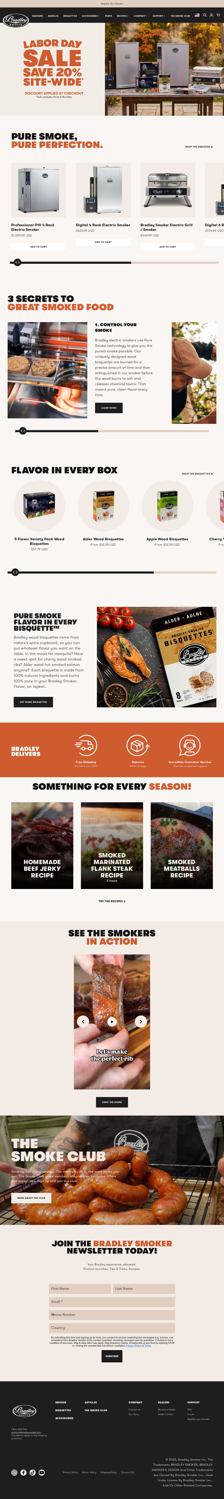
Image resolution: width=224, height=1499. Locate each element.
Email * (87, 736)
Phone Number (94, 754)
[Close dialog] (143, 675)
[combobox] (87, 762)
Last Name (90, 717)
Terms (122, 808)
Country (88, 772)
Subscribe (112, 817)
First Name (90, 699)
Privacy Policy (108, 808)
